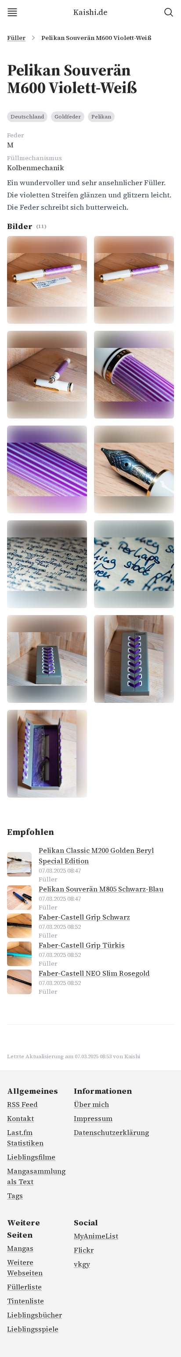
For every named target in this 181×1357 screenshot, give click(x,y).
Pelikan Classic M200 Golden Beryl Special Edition (96, 855)
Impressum (93, 1118)
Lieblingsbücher (34, 1315)
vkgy (82, 1264)
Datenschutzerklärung (111, 1132)
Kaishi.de (90, 12)
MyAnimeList (96, 1236)
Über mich (91, 1104)
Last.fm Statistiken (25, 1138)
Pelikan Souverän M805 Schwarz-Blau (101, 889)
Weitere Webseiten (25, 1267)
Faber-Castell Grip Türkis (82, 945)
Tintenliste (25, 1301)
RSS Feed (22, 1104)
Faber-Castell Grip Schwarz (84, 917)
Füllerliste (24, 1287)
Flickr (84, 1250)
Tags (15, 1195)
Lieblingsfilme (31, 1157)
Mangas (20, 1248)
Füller (16, 37)
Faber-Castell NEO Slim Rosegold (94, 973)
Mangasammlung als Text (36, 1176)
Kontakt (20, 1118)
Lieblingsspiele (32, 1329)
